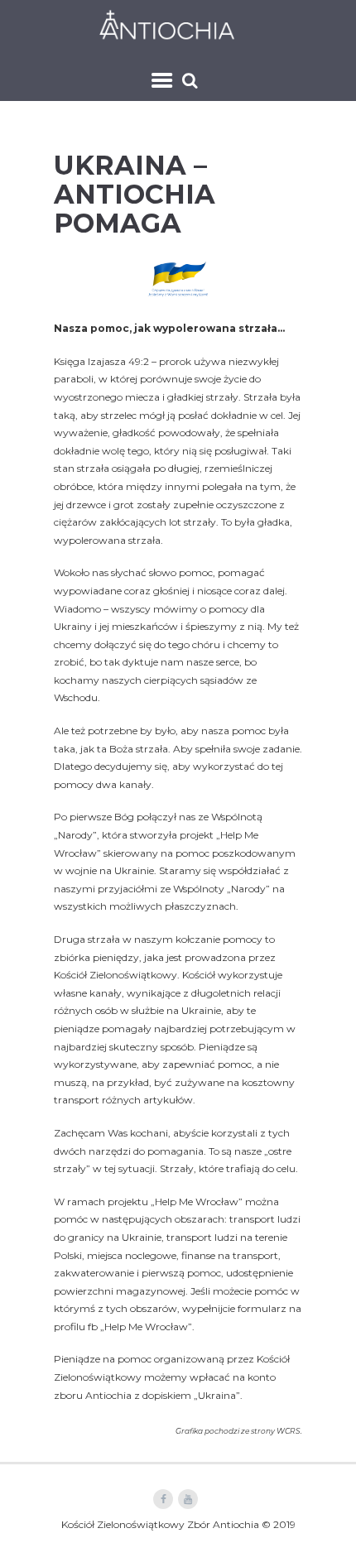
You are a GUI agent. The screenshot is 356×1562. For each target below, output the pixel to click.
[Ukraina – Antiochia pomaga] (178, 278)
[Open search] (192, 80)
